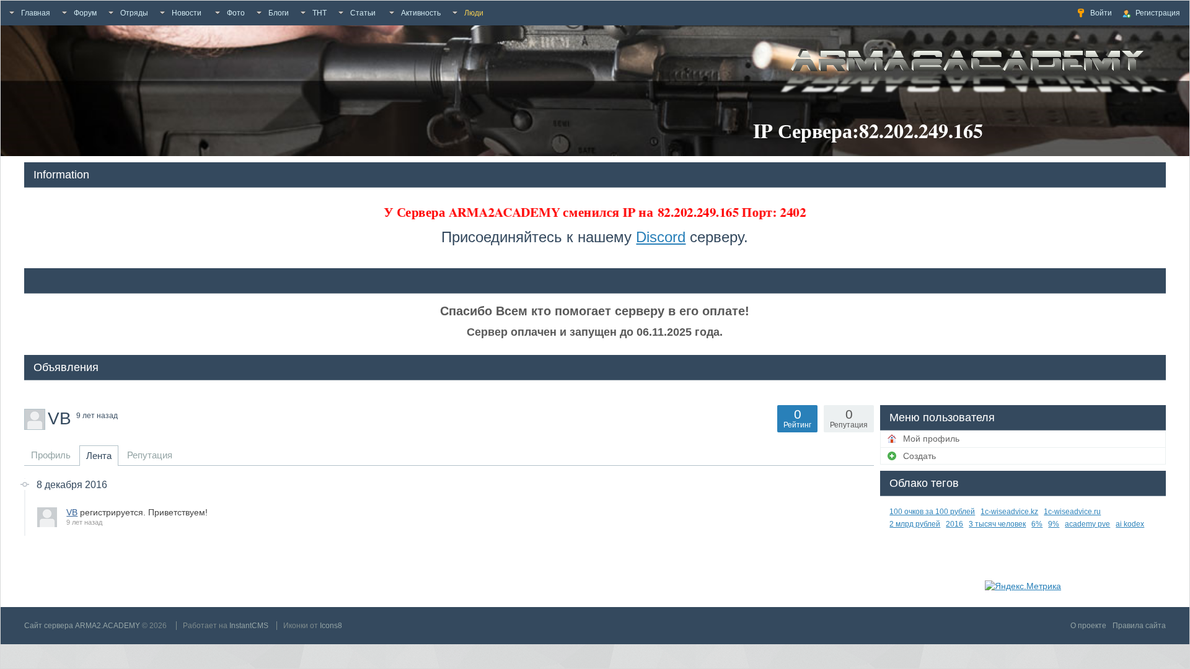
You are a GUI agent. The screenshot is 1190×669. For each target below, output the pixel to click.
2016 (954, 524)
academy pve (1087, 524)
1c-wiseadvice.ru (1072, 511)
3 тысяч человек (997, 524)
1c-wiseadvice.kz (1009, 511)
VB (71, 512)
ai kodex (1130, 524)
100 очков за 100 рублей (932, 511)
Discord (660, 237)
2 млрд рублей (914, 524)
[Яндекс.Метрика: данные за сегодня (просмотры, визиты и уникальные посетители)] (1023, 586)
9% (1053, 524)
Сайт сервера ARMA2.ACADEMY (82, 625)
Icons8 (331, 625)
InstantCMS (248, 625)
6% (1036, 524)
